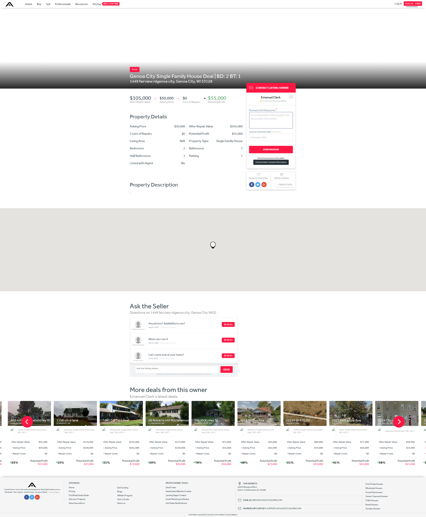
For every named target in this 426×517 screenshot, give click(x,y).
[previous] (27, 422)
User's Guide (123, 499)
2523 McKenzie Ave (343, 420)
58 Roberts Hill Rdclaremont (166, 420)
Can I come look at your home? (166, 354)
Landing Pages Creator (176, 495)
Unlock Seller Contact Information (271, 162)
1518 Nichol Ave (249, 420)
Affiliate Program (125, 495)
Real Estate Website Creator (179, 491)
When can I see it (158, 339)
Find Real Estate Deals (79, 495)
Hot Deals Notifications (176, 503)
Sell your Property (77, 499)
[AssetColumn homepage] (9, 4)
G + (37, 497)
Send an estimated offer (265, 131)
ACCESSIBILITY (231, 515)
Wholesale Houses (373, 488)
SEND (226, 369)
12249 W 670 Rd (295, 420)
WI (198, 81)
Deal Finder (171, 487)
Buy (39, 4)
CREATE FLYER (285, 184)
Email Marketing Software (177, 499)
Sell (48, 4)
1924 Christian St (387, 420)
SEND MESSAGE (271, 149)
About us (121, 503)
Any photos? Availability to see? (166, 323)
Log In (398, 3)
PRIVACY (222, 515)
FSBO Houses (371, 500)
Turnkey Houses (372, 508)
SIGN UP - (413, 3)
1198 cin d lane (64, 420)
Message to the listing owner (263, 110)
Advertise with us (77, 503)
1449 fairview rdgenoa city (152, 81)
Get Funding (122, 487)
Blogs (119, 491)
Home (28, 4)
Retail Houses (371, 504)
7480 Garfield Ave (112, 420)
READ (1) (228, 324)
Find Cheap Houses (374, 484)
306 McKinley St (203, 420)
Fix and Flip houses (373, 492)
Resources (81, 4)
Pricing (97, 4)
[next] (399, 422)
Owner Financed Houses (376, 496)
